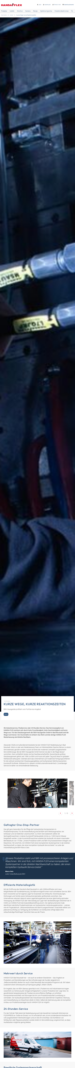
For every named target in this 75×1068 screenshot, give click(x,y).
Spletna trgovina (46, 11)
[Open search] (64, 11)
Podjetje (4, 11)
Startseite (4, 15)
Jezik (40, 4)
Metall (11, 15)
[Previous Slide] (60, 813)
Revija (35, 11)
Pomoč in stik (57, 4)
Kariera (27, 11)
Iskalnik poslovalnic (69, 4)
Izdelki (12, 11)
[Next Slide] (72, 813)
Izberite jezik (48, 4)
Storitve (20, 11)
